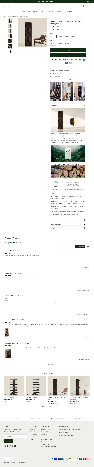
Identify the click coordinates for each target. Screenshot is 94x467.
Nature (51, 11)
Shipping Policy (45, 432)
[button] (68, 120)
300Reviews (20, 242)
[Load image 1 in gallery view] (32, 32)
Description (54, 105)
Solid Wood (36, 11)
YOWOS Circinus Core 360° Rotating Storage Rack (18, 16)
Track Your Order (45, 429)
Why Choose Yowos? (56, 228)
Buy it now (68, 55)
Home (5, 16)
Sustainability (33, 434)
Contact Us (33, 432)
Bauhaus (44, 11)
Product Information (56, 220)
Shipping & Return (56, 224)
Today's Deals (26, 11)
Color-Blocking (60, 11)
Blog (31, 439)
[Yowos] (7, 6)
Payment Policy (45, 444)
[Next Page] (54, 364)
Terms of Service (45, 442)
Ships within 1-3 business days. (60, 70)
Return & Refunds (46, 437)
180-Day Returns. (57, 73)
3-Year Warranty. (56, 76)
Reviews (32, 442)
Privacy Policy (44, 434)
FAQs (31, 437)
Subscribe (9, 441)
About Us (69, 11)
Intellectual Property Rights (48, 446)
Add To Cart (68, 50)
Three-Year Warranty (46, 439)
